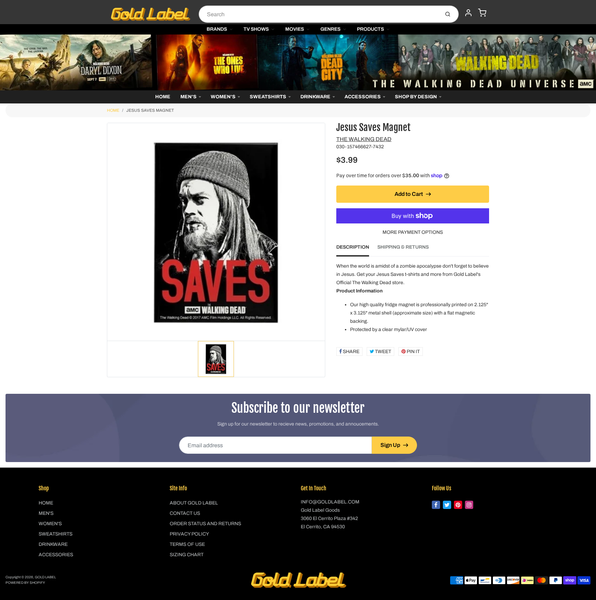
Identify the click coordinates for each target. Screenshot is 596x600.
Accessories (363, 96)
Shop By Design (416, 96)
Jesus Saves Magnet (150, 110)
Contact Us (185, 513)
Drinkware (315, 96)
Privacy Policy (189, 534)
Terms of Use (187, 544)
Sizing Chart (186, 554)
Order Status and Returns (205, 523)
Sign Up (390, 445)
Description (352, 247)
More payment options (413, 232)
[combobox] (318, 14)
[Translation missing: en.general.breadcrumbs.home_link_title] (298, 62)
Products (370, 29)
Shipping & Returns (403, 247)
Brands (217, 29)
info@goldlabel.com (330, 501)
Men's (188, 96)
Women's (223, 96)
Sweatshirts (268, 96)
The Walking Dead (363, 139)
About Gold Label (194, 503)
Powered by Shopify (25, 582)
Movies (294, 29)
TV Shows (256, 29)
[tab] (356, 249)
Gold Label (45, 577)
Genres (330, 29)
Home (162, 96)
